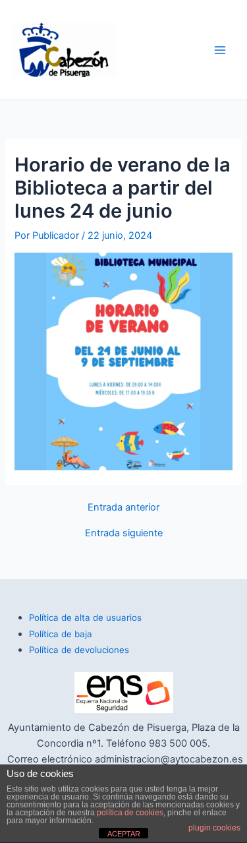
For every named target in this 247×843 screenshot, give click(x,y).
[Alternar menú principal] (220, 50)
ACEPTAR (123, 834)
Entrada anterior (123, 508)
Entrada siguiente (124, 533)
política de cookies (130, 812)
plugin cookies (214, 827)
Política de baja (60, 634)
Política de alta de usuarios (85, 617)
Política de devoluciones (79, 649)
